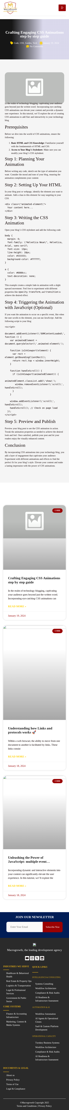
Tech (35, 43)
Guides (28, 43)
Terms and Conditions (27, 1106)
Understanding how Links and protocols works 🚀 (30, 730)
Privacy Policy (45, 1106)
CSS (22, 43)
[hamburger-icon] (62, 8)
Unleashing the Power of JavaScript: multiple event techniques (27, 862)
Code (16, 43)
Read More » (17, 606)
